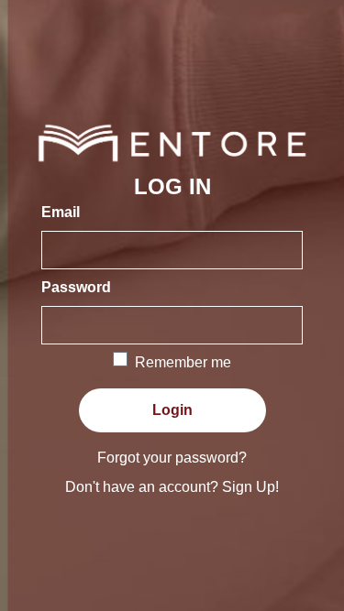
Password (76, 287)
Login (172, 410)
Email (60, 212)
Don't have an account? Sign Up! (172, 487)
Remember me (183, 362)
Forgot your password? (172, 457)
